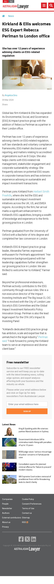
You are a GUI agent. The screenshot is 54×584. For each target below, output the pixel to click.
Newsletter (7, 508)
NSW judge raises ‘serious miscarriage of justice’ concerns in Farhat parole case (35, 454)
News (11, 16)
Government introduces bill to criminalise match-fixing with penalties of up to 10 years (35, 442)
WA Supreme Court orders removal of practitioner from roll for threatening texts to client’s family (35, 479)
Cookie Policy (28, 499)
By (9, 95)
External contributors (11, 517)
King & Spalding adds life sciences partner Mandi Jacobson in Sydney (34, 430)
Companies (7, 499)
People (5, 504)
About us (6, 522)
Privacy (5, 527)
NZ (11, 1)
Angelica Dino (11, 95)
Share (5, 104)
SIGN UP (27, 411)
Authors (6, 513)
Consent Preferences (31, 504)
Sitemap (26, 517)
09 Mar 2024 (8, 100)
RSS (24, 522)
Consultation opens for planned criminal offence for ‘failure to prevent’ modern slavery (35, 467)
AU (5, 1)
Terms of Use (28, 508)
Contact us (27, 513)
